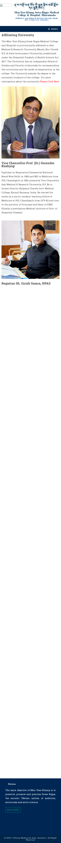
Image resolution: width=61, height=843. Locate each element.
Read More (13, 809)
